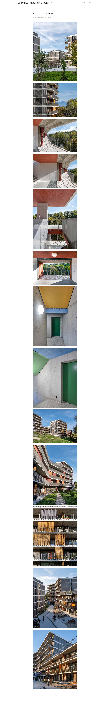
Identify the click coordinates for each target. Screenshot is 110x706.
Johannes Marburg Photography (35, 3)
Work (83, 3)
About (89, 3)
